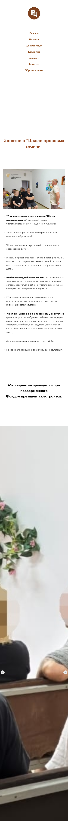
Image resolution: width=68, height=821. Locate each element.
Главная (34, 33)
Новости (34, 39)
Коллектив (34, 51)
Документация (34, 45)
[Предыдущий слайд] (3, 672)
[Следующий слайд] (65, 672)
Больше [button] (33, 57)
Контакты (34, 64)
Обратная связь (34, 70)
